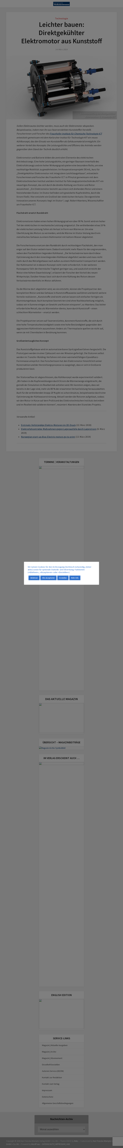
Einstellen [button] (63, 578)
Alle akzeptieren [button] (48, 578)
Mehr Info (75, 578)
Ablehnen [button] (34, 578)
